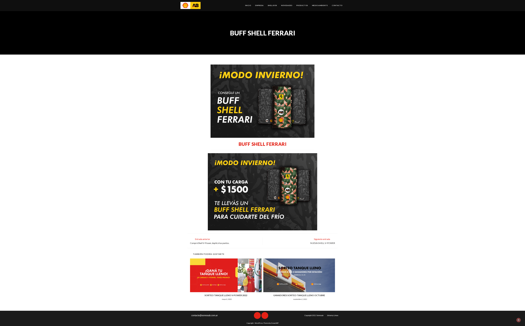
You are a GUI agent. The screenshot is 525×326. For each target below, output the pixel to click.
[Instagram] (264, 315)
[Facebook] (257, 315)
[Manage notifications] (518, 320)
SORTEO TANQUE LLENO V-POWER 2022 (226, 295)
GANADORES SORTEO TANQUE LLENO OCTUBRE (299, 295)
